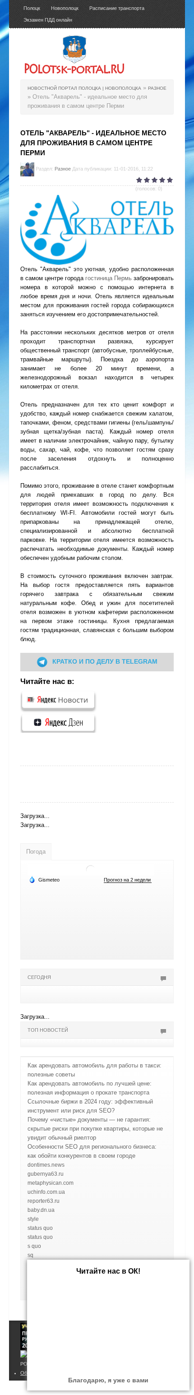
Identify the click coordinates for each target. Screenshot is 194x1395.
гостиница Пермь (108, 278)
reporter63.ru (44, 1201)
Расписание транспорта (116, 8)
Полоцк (31, 8)
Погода (36, 851)
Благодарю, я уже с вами (108, 1380)
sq (30, 1255)
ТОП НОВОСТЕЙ (48, 1030)
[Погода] (44, 879)
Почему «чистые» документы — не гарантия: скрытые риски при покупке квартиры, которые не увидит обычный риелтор (95, 1128)
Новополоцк (65, 8)
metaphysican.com (51, 1183)
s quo (34, 1246)
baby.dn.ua (41, 1210)
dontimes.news (46, 1165)
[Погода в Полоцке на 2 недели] (128, 880)
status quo (40, 1228)
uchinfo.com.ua (46, 1192)
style (33, 1219)
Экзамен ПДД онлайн (47, 20)
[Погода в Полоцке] (90, 869)
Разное (63, 168)
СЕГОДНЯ (39, 977)
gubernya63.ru (46, 1174)
